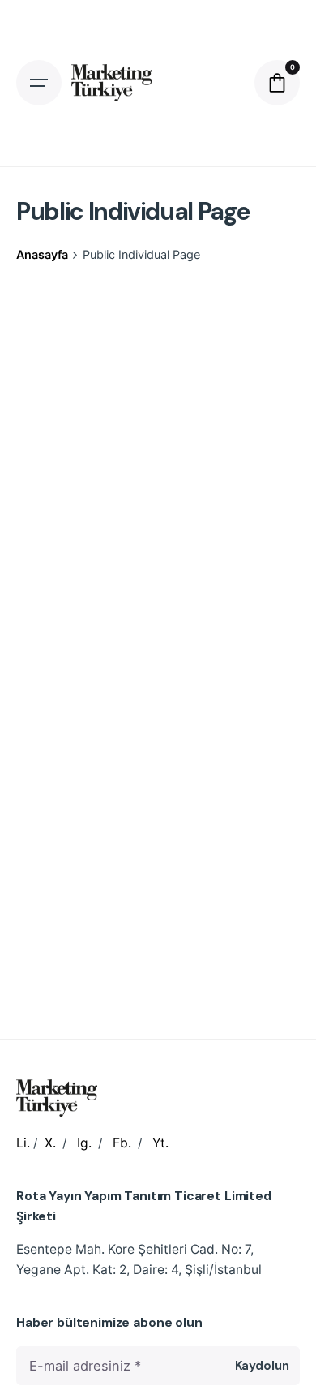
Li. (23, 1143)
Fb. (122, 1143)
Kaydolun (262, 1366)
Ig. (84, 1143)
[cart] (277, 82)
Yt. (160, 1143)
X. (50, 1143)
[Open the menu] (39, 82)
